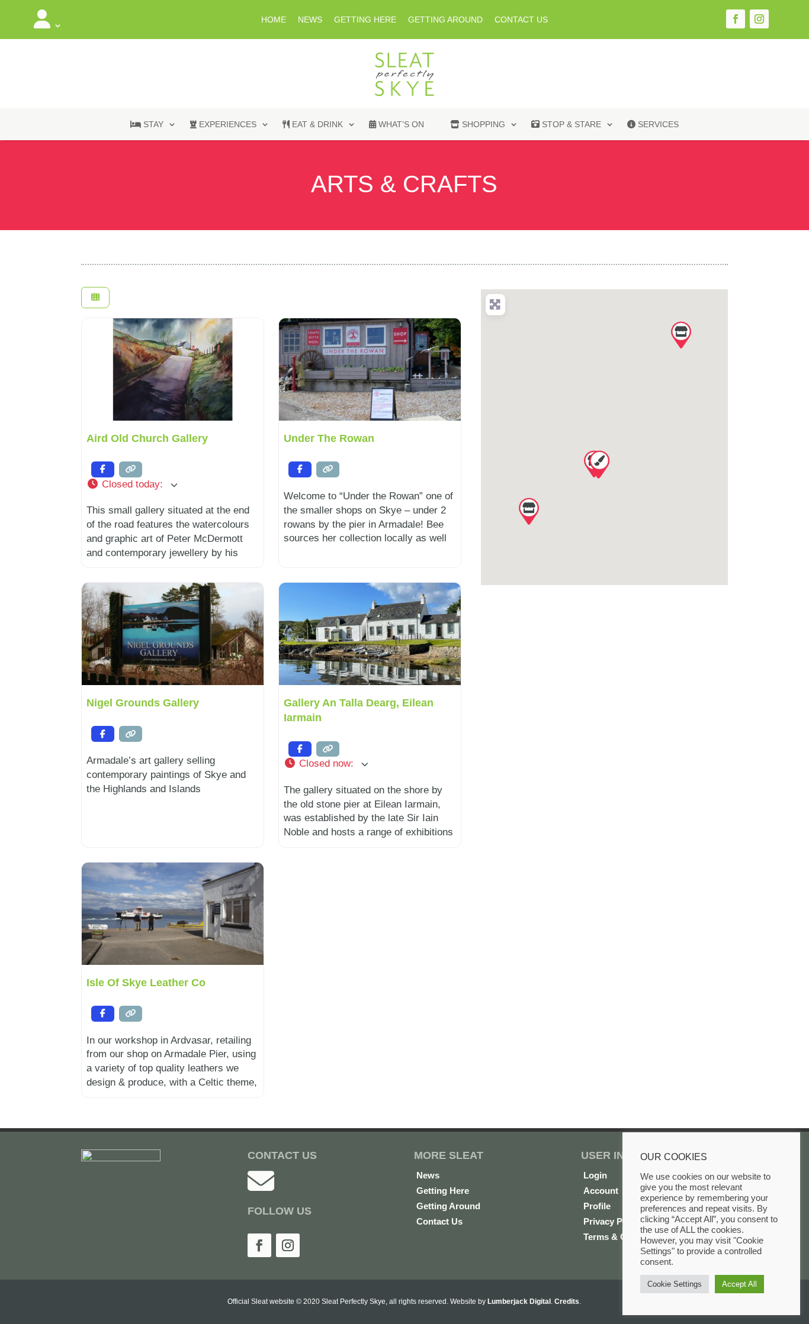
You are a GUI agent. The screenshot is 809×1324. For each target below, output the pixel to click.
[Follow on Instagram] (759, 18)
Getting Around (445, 19)
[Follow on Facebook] (735, 18)
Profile (597, 1206)
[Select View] (95, 298)
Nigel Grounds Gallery (142, 703)
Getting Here (365, 19)
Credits (566, 1301)
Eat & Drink (316, 124)
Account (600, 1191)
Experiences (226, 124)
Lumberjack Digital (519, 1301)
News (310, 19)
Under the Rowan (329, 438)
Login (595, 1175)
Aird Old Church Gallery (147, 438)
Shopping (482, 124)
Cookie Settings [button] (674, 1284)
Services (657, 124)
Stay (152, 124)
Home (273, 19)
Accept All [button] (739, 1284)
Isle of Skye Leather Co (146, 983)
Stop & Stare (570, 124)
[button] (172, 484)
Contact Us (521, 19)
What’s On (400, 124)
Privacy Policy (612, 1221)
